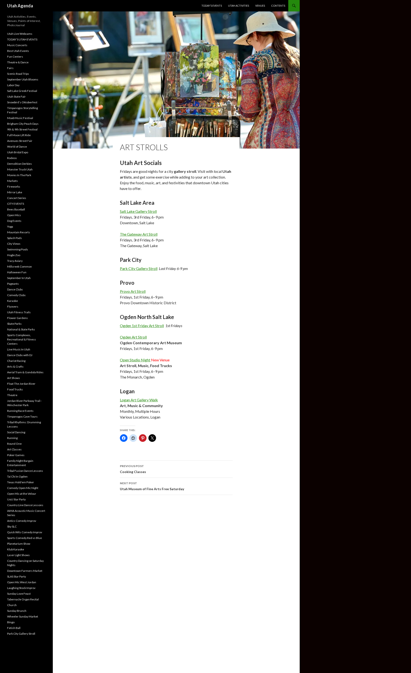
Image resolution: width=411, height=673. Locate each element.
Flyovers (12, 306)
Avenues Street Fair (19, 141)
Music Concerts (17, 45)
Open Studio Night (135, 360)
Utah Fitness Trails (19, 312)
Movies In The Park (19, 175)
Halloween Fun (16, 272)
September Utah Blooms (22, 79)
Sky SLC (12, 526)
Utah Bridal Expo (17, 152)
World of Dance (17, 146)
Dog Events (14, 221)
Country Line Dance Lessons (25, 505)
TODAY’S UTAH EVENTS (22, 39)
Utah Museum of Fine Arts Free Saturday (152, 486)
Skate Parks (14, 323)
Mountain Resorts (18, 232)
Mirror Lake (14, 192)
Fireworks (13, 186)
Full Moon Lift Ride (19, 135)
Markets (12, 181)
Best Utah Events (18, 51)
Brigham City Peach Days (23, 123)
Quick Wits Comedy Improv (24, 532)
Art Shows (13, 378)
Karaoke (12, 301)
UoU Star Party (16, 499)
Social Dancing (16, 432)
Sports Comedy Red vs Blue (24, 538)
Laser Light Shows (18, 555)
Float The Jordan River (21, 383)
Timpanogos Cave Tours (22, 416)
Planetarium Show (18, 543)
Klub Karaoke (15, 549)
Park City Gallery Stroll (138, 268)
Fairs (10, 68)
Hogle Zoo (13, 255)
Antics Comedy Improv (21, 521)
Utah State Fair (16, 96)
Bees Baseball (16, 209)
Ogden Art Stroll (133, 337)
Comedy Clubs (16, 295)
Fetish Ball (13, 628)
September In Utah (19, 278)
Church (12, 605)
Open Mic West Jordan (21, 582)
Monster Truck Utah (20, 169)
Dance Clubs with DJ (19, 355)
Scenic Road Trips (18, 73)
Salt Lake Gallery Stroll (138, 211)
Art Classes (14, 449)
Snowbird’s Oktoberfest (22, 102)
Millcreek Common (19, 266)
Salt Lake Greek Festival (22, 91)
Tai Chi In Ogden (17, 476)
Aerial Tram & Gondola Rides (25, 372)
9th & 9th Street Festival (22, 129)
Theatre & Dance (18, 62)
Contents (278, 5)
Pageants (13, 283)
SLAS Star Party (16, 576)
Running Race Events (20, 411)
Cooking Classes (133, 469)
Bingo (11, 622)
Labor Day (13, 85)
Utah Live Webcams (19, 33)
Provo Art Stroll (133, 291)
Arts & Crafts (15, 366)
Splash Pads (14, 238)
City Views (13, 243)
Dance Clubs (15, 289)
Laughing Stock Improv (21, 588)
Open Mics (14, 215)
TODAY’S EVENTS (211, 5)
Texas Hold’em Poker (20, 482)
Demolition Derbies (19, 163)
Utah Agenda (20, 5)
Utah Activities (238, 5)
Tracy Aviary (15, 261)
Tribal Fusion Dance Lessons (25, 471)
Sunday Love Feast (19, 593)
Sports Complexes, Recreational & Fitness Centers (21, 339)
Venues (260, 5)
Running (12, 438)
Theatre (12, 395)
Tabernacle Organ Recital (23, 599)
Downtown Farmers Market (24, 571)
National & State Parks (21, 329)
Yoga (10, 226)
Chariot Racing (16, 361)
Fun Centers (15, 56)
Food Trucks (15, 389)
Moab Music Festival (20, 118)
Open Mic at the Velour (21, 493)
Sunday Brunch (16, 611)
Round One (14, 443)
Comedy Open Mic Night (22, 488)
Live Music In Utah (18, 349)
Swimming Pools (17, 249)
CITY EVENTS (15, 203)
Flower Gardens (17, 318)
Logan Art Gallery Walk (139, 400)
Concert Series (16, 198)
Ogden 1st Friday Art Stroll (142, 325)
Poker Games (15, 455)
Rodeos (12, 158)
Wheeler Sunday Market (22, 616)
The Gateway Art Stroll (138, 234)
